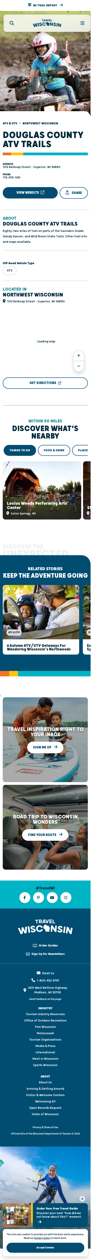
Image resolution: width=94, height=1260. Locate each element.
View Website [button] (28, 189)
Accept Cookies (45, 1247)
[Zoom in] (78, 351)
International (45, 1044)
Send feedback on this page (45, 990)
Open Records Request (45, 1100)
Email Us (48, 965)
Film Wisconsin (45, 1019)
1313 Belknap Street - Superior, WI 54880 (31, 163)
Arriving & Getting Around (45, 1080)
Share (76, 189)
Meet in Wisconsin (45, 1050)
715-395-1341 (11, 174)
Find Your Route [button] (42, 827)
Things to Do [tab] (20, 446)
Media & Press (45, 1038)
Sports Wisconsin (45, 1057)
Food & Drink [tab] (54, 446)
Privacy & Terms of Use (45, 1119)
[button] (45, 5)
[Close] (82, 1199)
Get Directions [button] (42, 379)
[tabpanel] (45, 485)
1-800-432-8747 (48, 972)
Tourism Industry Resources (45, 1006)
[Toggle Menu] (80, 23)
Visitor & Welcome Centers (45, 1087)
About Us (45, 1074)
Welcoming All (45, 1093)
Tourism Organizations (45, 1031)
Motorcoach (45, 1025)
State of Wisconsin (45, 1106)
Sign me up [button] (42, 739)
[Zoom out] (78, 362)
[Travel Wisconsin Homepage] (47, 23)
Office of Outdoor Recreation (45, 1012)
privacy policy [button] (42, 1238)
